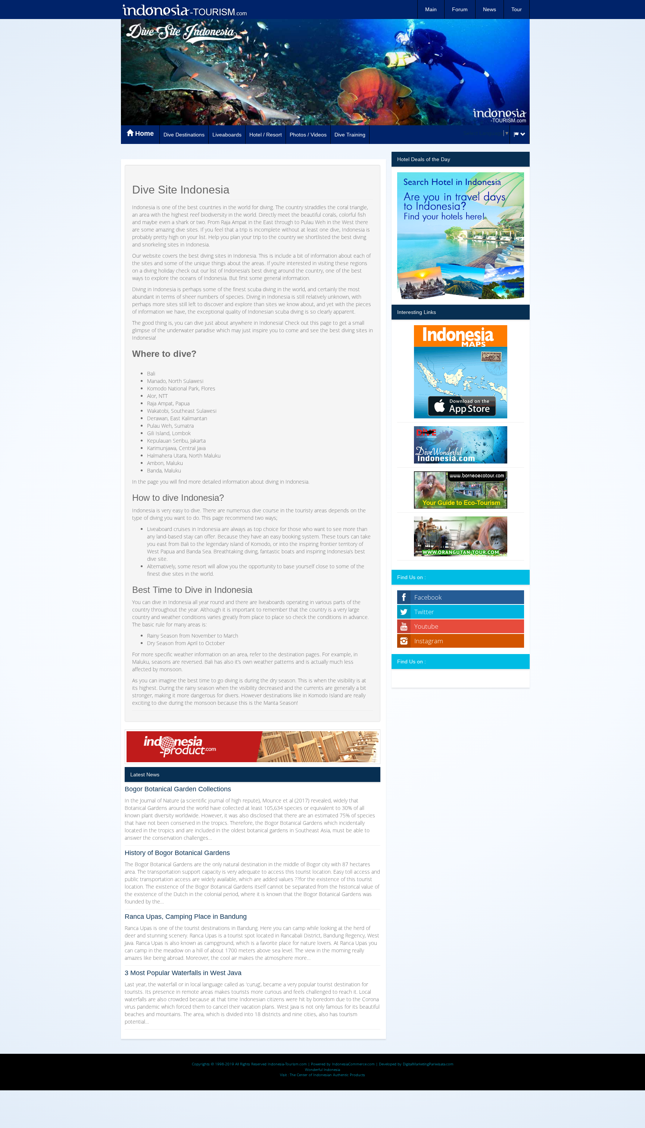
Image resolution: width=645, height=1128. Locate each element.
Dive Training (349, 135)
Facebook (428, 597)
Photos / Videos (308, 135)
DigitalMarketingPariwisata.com (428, 1063)
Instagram (428, 641)
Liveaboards (227, 135)
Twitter (424, 611)
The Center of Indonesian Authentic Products (327, 1074)
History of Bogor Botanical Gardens (177, 853)
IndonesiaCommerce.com (353, 1063)
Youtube (426, 626)
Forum (460, 9)
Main (431, 9)
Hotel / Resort (265, 135)
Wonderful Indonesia (322, 1069)
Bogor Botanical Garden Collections (178, 789)
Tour (516, 9)
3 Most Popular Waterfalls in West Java (183, 973)
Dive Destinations (184, 135)
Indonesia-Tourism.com (287, 1063)
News (489, 9)
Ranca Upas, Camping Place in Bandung (186, 916)
